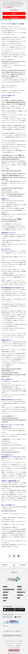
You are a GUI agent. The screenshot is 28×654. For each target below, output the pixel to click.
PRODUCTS (21, 592)
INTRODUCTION (8, 589)
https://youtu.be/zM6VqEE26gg (9, 221)
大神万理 (19, 617)
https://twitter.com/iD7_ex (15, 196)
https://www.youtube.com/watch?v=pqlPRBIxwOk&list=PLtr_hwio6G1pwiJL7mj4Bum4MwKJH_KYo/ (13, 374)
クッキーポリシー (19, 643)
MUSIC (5, 595)
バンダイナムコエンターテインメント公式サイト (14, 640)
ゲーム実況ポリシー (10, 645)
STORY (5, 598)
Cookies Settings (14, 9)
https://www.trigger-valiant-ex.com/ (16, 194)
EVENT (19, 589)
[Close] (25, 2)
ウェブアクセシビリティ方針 (14, 647)
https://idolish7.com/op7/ (13, 102)
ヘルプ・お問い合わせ (7, 631)
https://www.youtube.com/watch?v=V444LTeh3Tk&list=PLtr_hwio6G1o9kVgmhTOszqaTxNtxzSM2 (13, 420)
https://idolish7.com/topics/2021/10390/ (11, 170)
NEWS (5, 587)
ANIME (19, 587)
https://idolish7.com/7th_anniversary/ (11, 61)
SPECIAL (20, 595)
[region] (14, 10)
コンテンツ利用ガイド (16, 631)
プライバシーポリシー (9, 643)
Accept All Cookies (14, 17)
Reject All (14, 13)
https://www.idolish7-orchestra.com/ (10, 452)
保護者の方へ (18, 645)
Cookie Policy (10, 7)
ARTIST (6, 592)
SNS (18, 598)
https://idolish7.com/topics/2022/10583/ (11, 369)
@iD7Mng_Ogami (9, 617)
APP (4, 601)
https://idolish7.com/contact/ (8, 510)
